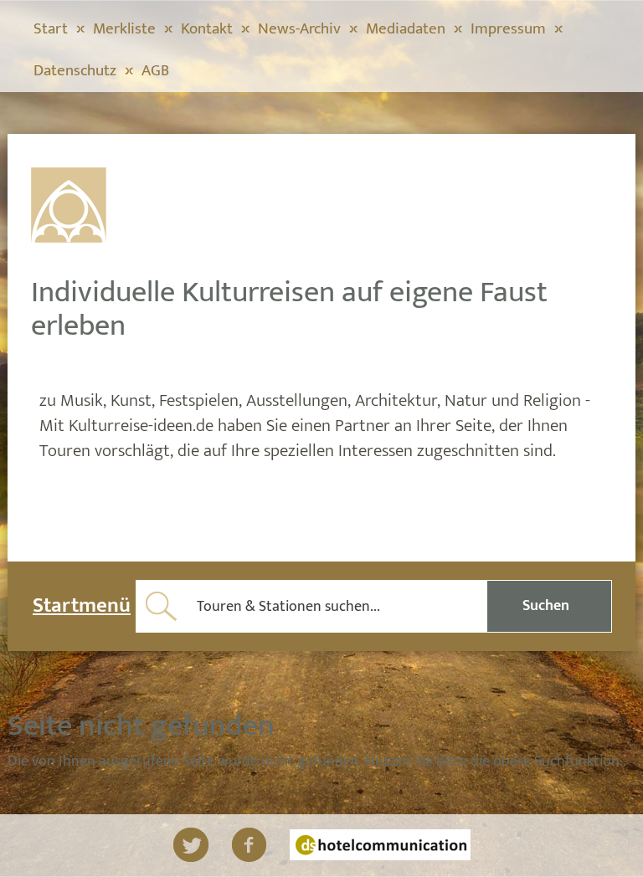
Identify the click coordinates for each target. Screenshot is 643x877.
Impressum (508, 29)
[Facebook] (249, 845)
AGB (155, 71)
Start (50, 29)
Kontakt (207, 29)
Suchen (545, 605)
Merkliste (124, 29)
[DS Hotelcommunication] (380, 844)
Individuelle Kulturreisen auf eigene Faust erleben (289, 309)
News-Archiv (299, 29)
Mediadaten (405, 29)
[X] (190, 845)
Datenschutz (74, 71)
